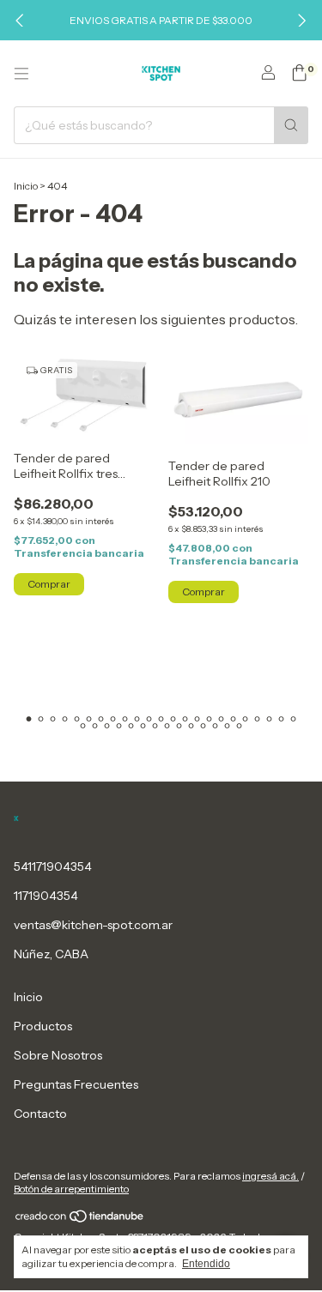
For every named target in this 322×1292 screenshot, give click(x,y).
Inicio (26, 185)
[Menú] (21, 74)
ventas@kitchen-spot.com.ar (93, 925)
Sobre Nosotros (58, 1055)
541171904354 (53, 866)
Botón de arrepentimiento (71, 1188)
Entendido (206, 1264)
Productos (43, 1026)
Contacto (40, 1113)
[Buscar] (291, 125)
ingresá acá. (270, 1175)
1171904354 (46, 895)
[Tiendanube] (80, 1220)
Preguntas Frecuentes (76, 1084)
